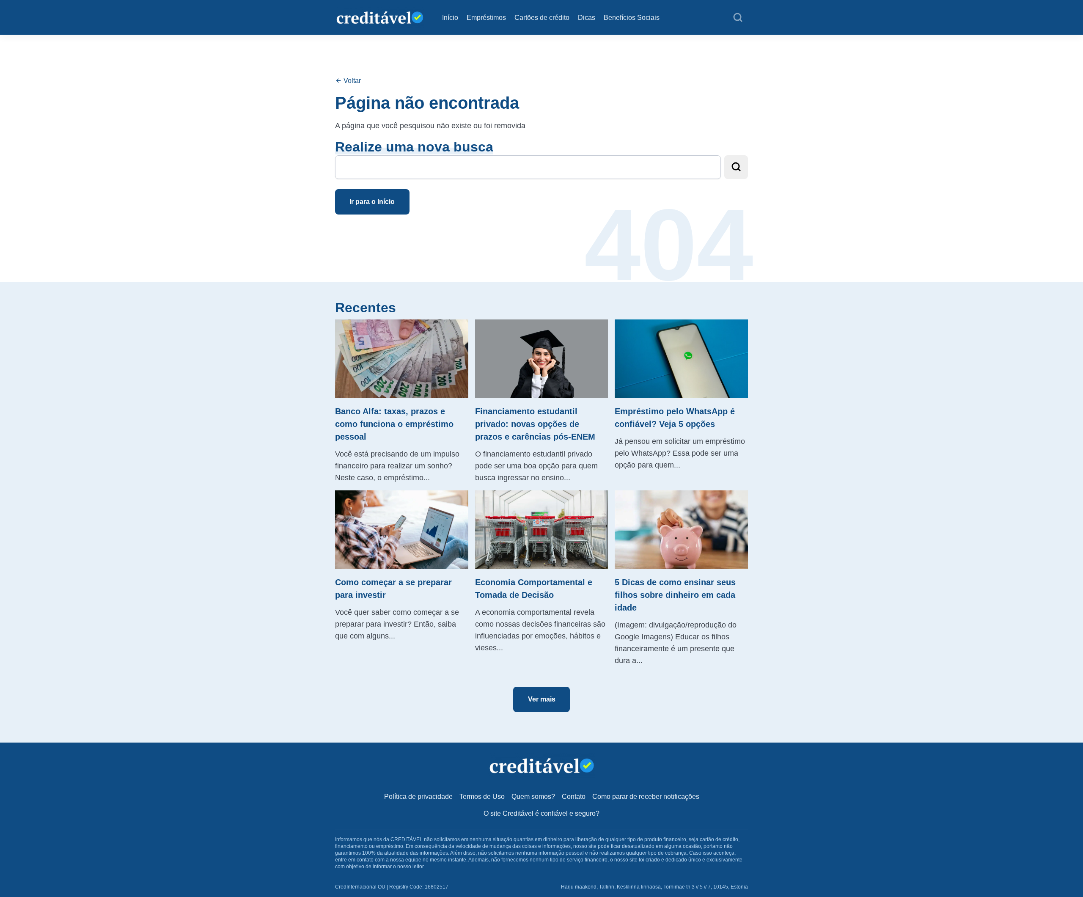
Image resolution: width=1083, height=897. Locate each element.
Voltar (351, 80)
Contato (573, 796)
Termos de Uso (482, 796)
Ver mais (541, 699)
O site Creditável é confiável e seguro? (541, 813)
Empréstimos (486, 17)
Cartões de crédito (541, 17)
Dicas (586, 17)
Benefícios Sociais (632, 17)
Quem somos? (533, 796)
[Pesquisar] (737, 17)
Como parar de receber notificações (645, 796)
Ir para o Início (372, 201)
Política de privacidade (418, 796)
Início (450, 17)
